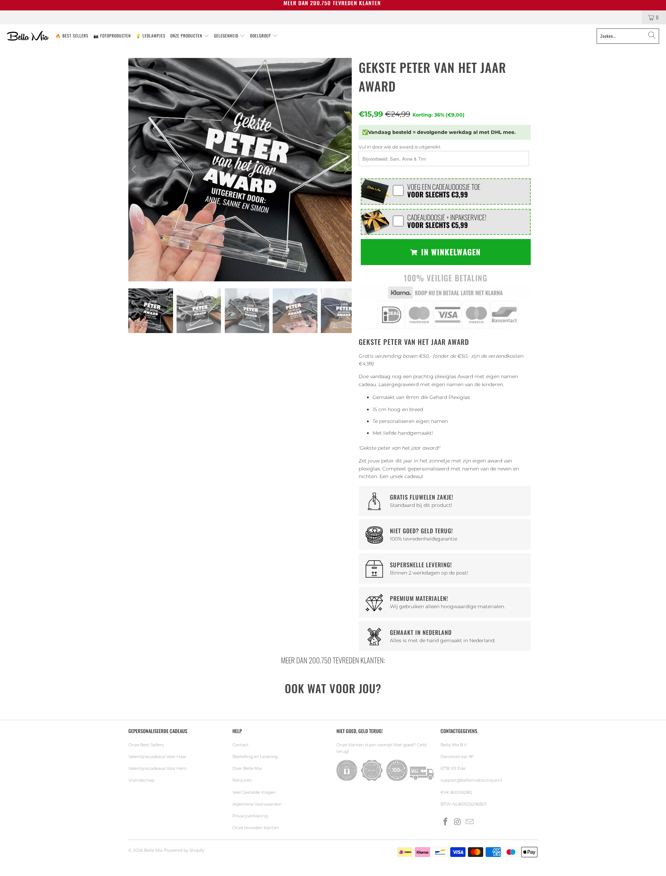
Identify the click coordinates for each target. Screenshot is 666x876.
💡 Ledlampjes (150, 36)
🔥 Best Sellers (72, 36)
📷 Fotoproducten (112, 36)
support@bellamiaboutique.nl (471, 780)
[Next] (345, 169)
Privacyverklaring (250, 815)
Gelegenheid (227, 36)
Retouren (242, 780)
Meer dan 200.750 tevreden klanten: (333, 660)
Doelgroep (261, 36)
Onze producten (187, 36)
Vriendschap (141, 780)
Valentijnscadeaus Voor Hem (157, 768)
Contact (240, 744)
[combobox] (628, 36)
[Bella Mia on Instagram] (458, 822)
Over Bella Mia (247, 768)
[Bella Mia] (28, 36)
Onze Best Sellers (146, 744)
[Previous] (135, 169)
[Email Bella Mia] (469, 822)
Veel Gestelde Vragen (254, 792)
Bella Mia (153, 850)
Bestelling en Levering (255, 756)
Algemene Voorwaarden (257, 804)
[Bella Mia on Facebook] (446, 822)
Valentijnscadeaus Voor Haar (157, 756)
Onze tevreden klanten (255, 827)
